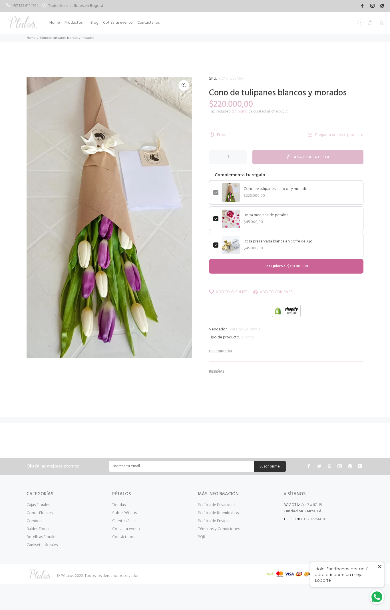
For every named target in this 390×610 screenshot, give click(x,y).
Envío (222, 135)
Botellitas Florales (42, 537)
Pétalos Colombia (245, 329)
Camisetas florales (42, 545)
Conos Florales (40, 513)
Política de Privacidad (216, 505)
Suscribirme (270, 466)
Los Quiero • (286, 266)
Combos (34, 521)
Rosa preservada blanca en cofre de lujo (278, 241)
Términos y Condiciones (219, 529)
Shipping (240, 111)
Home (31, 38)
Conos (248, 337)
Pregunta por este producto (339, 135)
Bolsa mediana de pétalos (266, 215)
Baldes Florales (39, 529)
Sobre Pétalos (124, 513)
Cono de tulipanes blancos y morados (276, 189)
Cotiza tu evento (127, 529)
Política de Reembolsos (218, 513)
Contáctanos (123, 537)
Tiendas (119, 505)
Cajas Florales (38, 505)
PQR (201, 537)
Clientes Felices (125, 521)
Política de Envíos (213, 521)
